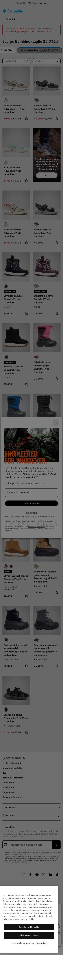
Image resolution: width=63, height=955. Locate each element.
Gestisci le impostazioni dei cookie (29, 943)
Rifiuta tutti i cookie (29, 935)
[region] (29, 919)
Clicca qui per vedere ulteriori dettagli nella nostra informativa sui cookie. (27, 918)
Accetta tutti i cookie (29, 927)
